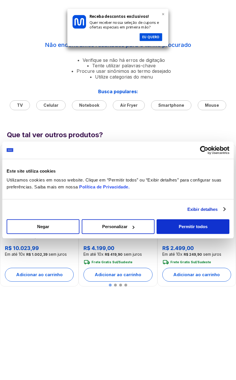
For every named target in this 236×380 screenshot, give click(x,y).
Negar (43, 226)
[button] (110, 285)
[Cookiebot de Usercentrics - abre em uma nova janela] (204, 150)
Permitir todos (193, 226)
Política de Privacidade (103, 186)
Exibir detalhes (202, 209)
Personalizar (114, 226)
